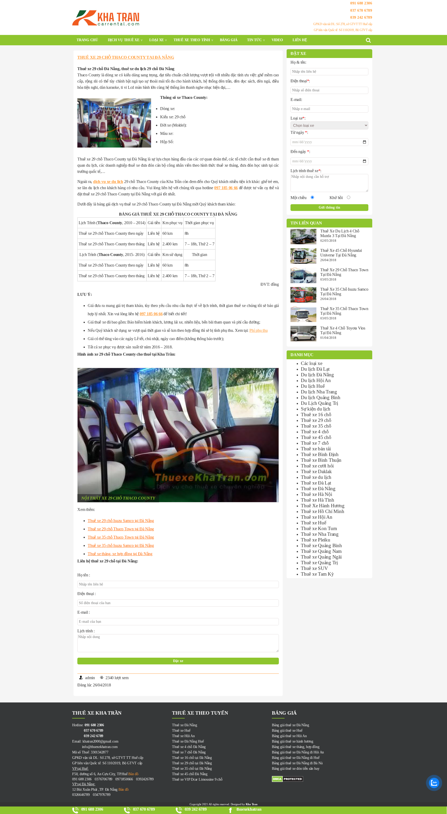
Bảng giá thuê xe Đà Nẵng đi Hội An (298, 752)
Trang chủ (87, 40)
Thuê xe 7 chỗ (315, 443)
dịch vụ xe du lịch (108, 181)
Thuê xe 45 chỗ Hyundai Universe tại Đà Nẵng (341, 252)
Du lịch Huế (312, 386)
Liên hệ (300, 40)
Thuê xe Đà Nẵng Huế (188, 741)
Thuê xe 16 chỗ (316, 414)
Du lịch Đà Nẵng (317, 374)
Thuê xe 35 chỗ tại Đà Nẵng (192, 769)
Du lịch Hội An (316, 380)
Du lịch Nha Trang (319, 391)
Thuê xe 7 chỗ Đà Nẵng (189, 752)
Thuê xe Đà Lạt (316, 483)
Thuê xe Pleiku (315, 539)
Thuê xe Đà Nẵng (318, 488)
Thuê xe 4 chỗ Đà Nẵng (189, 747)
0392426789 (145, 779)
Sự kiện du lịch (315, 409)
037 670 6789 (361, 10)
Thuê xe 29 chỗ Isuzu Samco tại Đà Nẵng (121, 520)
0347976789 (101, 795)
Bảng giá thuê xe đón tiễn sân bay (295, 769)
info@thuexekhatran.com (94, 747)
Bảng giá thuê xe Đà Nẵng (290, 725)
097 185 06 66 (226, 188)
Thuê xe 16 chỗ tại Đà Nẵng (192, 758)
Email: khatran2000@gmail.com (95, 741)
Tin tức (254, 40)
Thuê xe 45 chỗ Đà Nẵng (189, 774)
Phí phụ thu (258, 330)
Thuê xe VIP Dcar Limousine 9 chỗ (197, 779)
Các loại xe (311, 363)
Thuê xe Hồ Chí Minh (322, 511)
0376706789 (103, 779)
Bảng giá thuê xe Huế (287, 730)
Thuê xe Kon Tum (319, 528)
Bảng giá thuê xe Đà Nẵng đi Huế (295, 758)
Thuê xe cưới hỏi (317, 465)
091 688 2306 (361, 3)
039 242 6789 (361, 17)
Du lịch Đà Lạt (315, 369)
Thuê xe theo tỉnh (192, 40)
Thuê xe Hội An (316, 517)
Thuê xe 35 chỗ (316, 426)
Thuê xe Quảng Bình (321, 545)
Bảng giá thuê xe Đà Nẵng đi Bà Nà (297, 763)
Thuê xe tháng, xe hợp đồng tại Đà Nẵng (120, 554)
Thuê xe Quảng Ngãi (321, 557)
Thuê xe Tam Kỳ (317, 574)
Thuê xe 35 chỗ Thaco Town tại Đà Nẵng (121, 537)
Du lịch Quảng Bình (320, 397)
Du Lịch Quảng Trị (319, 403)
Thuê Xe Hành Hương (323, 505)
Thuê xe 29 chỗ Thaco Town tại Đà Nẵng (121, 529)
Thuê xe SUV (314, 568)
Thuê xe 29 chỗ (316, 420)
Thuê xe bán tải (316, 448)
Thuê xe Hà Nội (316, 494)
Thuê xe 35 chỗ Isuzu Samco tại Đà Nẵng (121, 545)
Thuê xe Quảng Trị (319, 562)
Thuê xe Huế (313, 522)
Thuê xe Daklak (316, 471)
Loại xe (156, 40)
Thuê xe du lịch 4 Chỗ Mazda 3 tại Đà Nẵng (339, 233)
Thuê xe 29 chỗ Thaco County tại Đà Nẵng (125, 57)
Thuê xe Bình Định (320, 454)
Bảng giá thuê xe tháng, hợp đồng (295, 747)
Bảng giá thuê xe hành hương (292, 741)
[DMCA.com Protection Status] (322, 779)
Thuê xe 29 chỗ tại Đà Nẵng (192, 763)
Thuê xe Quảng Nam (321, 551)
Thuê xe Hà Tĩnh (317, 500)
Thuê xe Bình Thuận (321, 460)
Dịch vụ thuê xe (123, 40)
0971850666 (124, 779)
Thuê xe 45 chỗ (316, 437)
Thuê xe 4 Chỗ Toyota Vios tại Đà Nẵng (342, 330)
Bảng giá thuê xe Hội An (289, 736)
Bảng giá (228, 40)
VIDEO (277, 40)
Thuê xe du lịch (316, 477)
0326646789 (81, 795)
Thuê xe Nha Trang (320, 534)
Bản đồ (132, 774)
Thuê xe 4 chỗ (315, 431)
